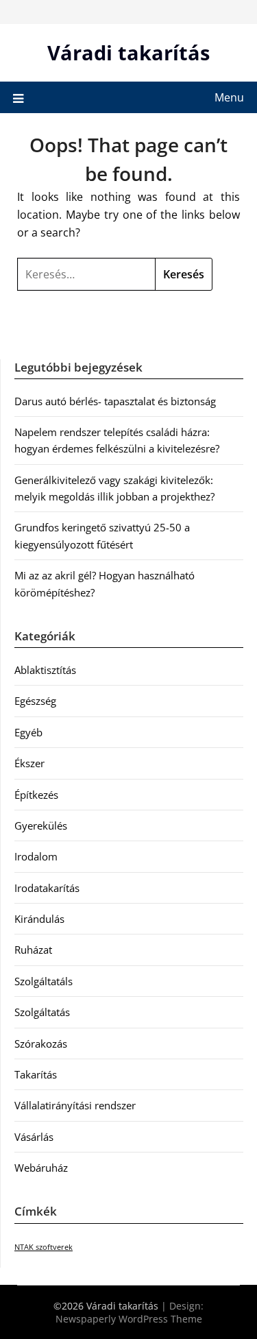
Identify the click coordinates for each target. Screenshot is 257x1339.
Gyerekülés (40, 825)
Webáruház (41, 1167)
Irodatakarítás (46, 888)
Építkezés (36, 794)
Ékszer (29, 763)
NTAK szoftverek (43, 1247)
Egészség (35, 701)
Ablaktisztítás (45, 670)
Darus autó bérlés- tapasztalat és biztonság (115, 401)
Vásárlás (33, 1137)
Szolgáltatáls (43, 981)
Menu (229, 97)
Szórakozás (40, 1043)
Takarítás (35, 1074)
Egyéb (28, 732)
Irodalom (36, 856)
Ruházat (33, 949)
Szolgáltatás (42, 1012)
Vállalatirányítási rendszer (75, 1105)
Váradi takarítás (128, 52)
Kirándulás (39, 919)
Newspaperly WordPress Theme (129, 1318)
